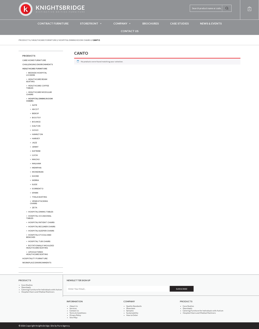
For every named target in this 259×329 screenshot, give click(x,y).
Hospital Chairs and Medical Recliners (37, 292)
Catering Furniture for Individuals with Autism (41, 289)
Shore (35, 176)
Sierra (35, 180)
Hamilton (37, 134)
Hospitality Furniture (35, 258)
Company (120, 23)
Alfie (34, 105)
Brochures (150, 23)
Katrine (36, 151)
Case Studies (179, 23)
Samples (130, 310)
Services (73, 308)
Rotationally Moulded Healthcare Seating (40, 246)
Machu (36, 159)
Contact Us (129, 31)
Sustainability (132, 313)
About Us (74, 306)
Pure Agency (63, 325)
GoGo (35, 130)
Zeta (34, 207)
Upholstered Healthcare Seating (37, 253)
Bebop (35, 113)
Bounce (36, 122)
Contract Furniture (53, 23)
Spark (35, 193)
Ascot (35, 109)
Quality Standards (134, 306)
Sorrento (37, 188)
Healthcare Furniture (34, 68)
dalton (36, 126)
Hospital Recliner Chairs (41, 226)
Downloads (26, 287)
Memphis (37, 167)
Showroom (130, 308)
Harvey (36, 138)
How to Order (132, 315)
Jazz (34, 142)
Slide (34, 184)
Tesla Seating (39, 197)
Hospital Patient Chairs (41, 222)
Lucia (35, 155)
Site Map (73, 317)
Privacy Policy (75, 315)
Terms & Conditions (78, 313)
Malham (36, 163)
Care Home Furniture (34, 60)
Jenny (35, 147)
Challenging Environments (37, 64)
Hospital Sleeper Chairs (41, 231)
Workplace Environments (36, 262)
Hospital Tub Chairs (39, 241)
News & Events (211, 23)
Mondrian (37, 172)
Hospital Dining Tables (40, 212)
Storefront (89, 23)
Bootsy (36, 117)
